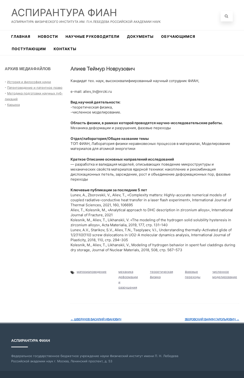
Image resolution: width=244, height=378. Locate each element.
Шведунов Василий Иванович (96, 319)
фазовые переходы (192, 274)
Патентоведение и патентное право (34, 87)
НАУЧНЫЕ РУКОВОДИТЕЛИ (92, 36)
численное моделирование (224, 274)
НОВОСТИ (48, 36)
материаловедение (92, 272)
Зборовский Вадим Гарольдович (212, 319)
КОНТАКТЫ (65, 49)
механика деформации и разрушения (128, 280)
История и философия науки (29, 82)
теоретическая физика (161, 274)
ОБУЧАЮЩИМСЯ (178, 36)
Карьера (13, 105)
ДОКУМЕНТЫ (140, 36)
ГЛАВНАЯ (20, 36)
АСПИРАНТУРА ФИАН (64, 12)
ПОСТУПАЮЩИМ (29, 49)
